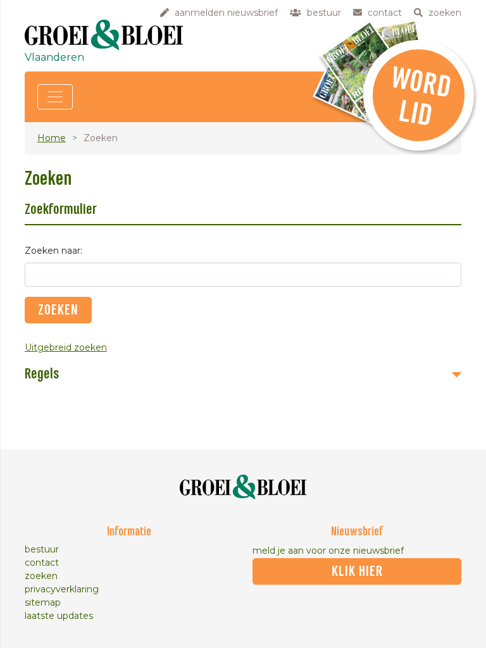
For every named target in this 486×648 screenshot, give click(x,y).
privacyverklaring (62, 589)
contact (42, 562)
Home (51, 138)
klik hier (357, 571)
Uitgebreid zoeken (66, 347)
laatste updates (59, 615)
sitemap (43, 602)
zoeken (41, 576)
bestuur (42, 549)
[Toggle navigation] (55, 96)
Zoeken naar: (53, 250)
